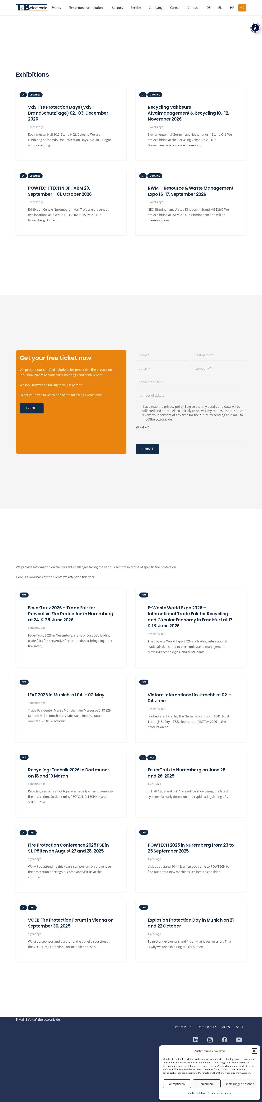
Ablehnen (206, 1084)
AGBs (226, 1027)
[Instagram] (210, 1040)
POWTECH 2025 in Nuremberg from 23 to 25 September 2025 (191, 848)
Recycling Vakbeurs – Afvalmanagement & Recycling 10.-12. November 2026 (188, 113)
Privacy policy (215, 1093)
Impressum (183, 1027)
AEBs (239, 1027)
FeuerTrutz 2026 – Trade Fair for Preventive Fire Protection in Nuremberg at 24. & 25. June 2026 (70, 614)
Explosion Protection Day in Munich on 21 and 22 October (191, 923)
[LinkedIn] (196, 1040)
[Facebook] (224, 1040)
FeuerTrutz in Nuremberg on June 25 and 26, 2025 (186, 773)
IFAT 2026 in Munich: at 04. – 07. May (66, 695)
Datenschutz (207, 1027)
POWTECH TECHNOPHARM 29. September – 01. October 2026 (59, 191)
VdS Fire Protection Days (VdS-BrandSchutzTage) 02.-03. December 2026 (68, 113)
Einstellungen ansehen (239, 1084)
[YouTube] (239, 1040)
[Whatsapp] (242, 7)
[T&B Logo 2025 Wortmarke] (31, 7)
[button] (254, 1051)
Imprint (228, 1093)
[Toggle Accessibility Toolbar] (255, 27)
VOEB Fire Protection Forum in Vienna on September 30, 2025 (71, 923)
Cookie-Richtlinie (197, 1093)
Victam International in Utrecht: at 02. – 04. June (190, 698)
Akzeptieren (177, 1084)
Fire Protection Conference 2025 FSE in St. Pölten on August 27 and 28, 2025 (68, 848)
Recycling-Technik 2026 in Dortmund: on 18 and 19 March (68, 773)
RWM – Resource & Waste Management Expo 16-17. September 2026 (190, 191)
